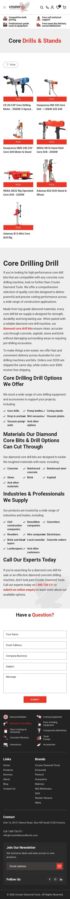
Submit (34, 699)
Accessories (49, 744)
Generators (15, 744)
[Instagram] (55, 879)
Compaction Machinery (55, 730)
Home (6, 765)
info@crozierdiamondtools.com (20, 835)
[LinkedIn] (61, 879)
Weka (38, 802)
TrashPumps (46, 737)
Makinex (39, 784)
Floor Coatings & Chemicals (18, 730)
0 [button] (59, 6)
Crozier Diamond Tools (47, 765)
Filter (13, 64)
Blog (5, 784)
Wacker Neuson (43, 798)
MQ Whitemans (43, 788)
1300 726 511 (47, 7)
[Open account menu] (52, 7)
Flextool (39, 774)
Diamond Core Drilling (20, 723)
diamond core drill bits (18, 328)
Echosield (40, 770)
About (6, 779)
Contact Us (9, 788)
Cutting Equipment (52, 717)
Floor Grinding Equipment (50, 723)
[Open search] (41, 7)
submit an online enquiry (19, 589)
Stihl (37, 793)
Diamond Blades (18, 717)
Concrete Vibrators (19, 737)
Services (8, 774)
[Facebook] (49, 879)
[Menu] (4, 7)
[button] (58, 7)
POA (18, 99)
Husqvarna (41, 779)
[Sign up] (59, 866)
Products (8, 770)
